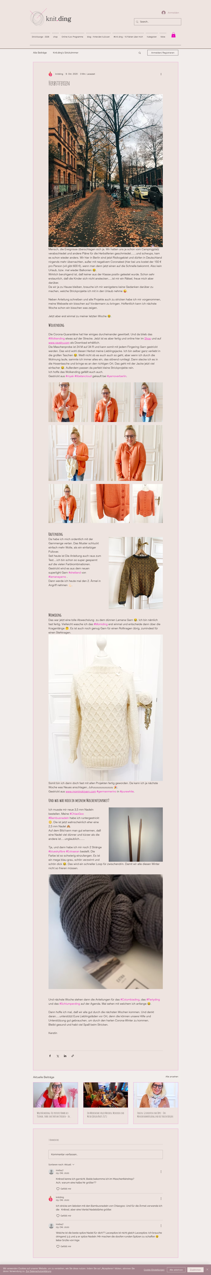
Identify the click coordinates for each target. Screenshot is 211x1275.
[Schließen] (207, 1270)
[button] (139, 52)
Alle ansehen (172, 1076)
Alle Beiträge (40, 52)
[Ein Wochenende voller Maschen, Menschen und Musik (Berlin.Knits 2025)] (105, 1095)
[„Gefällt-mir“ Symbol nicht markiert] (58, 1189)
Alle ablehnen (176, 1269)
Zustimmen (195, 1269)
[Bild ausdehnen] (68, 402)
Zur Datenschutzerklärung (38, 1271)
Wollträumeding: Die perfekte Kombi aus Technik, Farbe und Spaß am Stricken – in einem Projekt (53, 1114)
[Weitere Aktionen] (161, 74)
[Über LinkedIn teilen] (65, 1055)
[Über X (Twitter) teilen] (57, 1055)
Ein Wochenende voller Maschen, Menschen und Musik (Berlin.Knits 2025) (105, 1114)
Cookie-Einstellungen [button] (154, 1269)
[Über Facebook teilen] (50, 1055)
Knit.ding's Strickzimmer (65, 52)
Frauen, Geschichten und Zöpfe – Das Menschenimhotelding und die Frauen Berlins (155, 1114)
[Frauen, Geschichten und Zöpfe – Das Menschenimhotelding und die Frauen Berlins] (155, 1095)
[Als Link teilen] (72, 1055)
